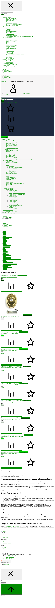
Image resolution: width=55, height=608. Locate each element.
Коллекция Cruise (13, 197)
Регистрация (6, 11)
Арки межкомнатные (8, 210)
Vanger (4, 243)
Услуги (4, 75)
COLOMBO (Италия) (8, 262)
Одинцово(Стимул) (7, 237)
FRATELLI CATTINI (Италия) (10, 264)
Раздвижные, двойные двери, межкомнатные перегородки (19, 36)
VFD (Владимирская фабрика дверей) (12, 259)
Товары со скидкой (10, 66)
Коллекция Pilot (12, 202)
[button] (11, 290)
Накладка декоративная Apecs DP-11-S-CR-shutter (12, 436)
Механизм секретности (11, 48)
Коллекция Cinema (13, 196)
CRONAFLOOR (7, 258)
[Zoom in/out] (4, 595)
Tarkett (4, 239)
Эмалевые (8, 29)
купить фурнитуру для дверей (12, 526)
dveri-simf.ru (6, 564)
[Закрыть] (11, 574)
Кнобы (7, 47)
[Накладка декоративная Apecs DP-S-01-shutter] (12, 366)
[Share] (2, 595)
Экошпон (8, 30)
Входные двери (6, 139)
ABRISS (5, 261)
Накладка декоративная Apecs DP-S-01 (9, 350)
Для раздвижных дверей (11, 45)
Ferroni (4, 234)
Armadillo (5, 252)
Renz (4, 248)
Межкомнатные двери (8, 149)
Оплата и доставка (7, 77)
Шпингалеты (9, 57)
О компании (6, 76)
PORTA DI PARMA (7, 267)
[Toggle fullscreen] (3, 595)
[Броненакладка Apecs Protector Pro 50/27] (12, 314)
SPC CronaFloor (9, 62)
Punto (4, 250)
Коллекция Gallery (13, 190)
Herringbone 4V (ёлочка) (14, 208)
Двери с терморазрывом (11, 23)
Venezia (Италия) (7, 265)
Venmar (5, 244)
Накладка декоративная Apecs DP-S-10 (9, 384)
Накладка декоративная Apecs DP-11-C (9, 453)
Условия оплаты (7, 541)
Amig (4, 249)
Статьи (4, 547)
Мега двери (6, 254)
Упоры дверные (9, 53)
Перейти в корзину (5, 291)
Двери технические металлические (14, 24)
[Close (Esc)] (1, 595)
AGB (4, 231)
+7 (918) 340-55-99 (13, 102)
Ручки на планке (10, 51)
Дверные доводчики (10, 43)
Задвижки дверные (10, 46)
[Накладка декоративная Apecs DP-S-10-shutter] (12, 400)
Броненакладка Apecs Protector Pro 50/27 (10, 316)
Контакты (5, 78)
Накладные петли (13, 168)
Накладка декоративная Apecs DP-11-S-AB (10, 419)
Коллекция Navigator (13, 199)
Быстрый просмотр (22, 275)
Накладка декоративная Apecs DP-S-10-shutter (11, 402)
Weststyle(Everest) (7, 245)
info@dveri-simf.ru (10, 557)
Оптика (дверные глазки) (11, 49)
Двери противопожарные (12, 25)
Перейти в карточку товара (15, 291)
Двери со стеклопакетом (11, 21)
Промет (5, 241)
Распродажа (6, 212)
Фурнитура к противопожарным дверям (15, 54)
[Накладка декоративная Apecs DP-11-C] (10, 452)
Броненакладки (9, 52)
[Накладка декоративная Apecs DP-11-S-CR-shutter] (12, 434)
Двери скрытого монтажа (12, 28)
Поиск (2, 14)
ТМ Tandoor (6, 238)
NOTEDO (5, 266)
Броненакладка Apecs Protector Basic (9, 277)
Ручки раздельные (10, 38)
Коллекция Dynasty (13, 200)
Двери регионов (7, 255)
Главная (5, 216)
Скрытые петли (12, 171)
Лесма (4, 236)
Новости (5, 536)
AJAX (4, 256)
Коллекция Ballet (12, 195)
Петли (7, 42)
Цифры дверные (9, 55)
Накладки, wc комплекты (12, 40)
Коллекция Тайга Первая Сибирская (17, 194)
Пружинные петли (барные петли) (16, 167)
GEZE (4, 260)
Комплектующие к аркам (11, 64)
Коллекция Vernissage (13, 204)
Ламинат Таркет (9, 60)
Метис (4, 242)
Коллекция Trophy (13, 191)
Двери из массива (10, 34)
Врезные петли (12, 169)
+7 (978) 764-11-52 (5, 81)
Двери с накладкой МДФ (11, 19)
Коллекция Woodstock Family (15, 205)
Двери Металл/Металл (11, 18)
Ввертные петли (12, 166)
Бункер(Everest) (6, 247)
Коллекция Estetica (13, 206)
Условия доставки (7, 543)
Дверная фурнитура (7, 160)
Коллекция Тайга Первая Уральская (17, 193)
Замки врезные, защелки (11, 41)
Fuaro (4, 253)
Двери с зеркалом (10, 20)
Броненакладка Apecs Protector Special (9, 333)
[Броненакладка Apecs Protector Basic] (9, 275)
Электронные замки (10, 58)
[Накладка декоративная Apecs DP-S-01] (10, 349)
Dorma (4, 233)
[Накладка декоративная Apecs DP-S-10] (10, 383)
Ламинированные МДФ (11, 35)
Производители (6, 548)
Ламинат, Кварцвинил (8, 188)
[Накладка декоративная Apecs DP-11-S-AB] (11, 417)
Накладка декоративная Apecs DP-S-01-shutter (11, 367)
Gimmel (5, 269)
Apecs (4, 232)
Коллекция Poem (12, 201)
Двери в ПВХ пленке (11, 32)
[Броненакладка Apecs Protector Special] (10, 332)
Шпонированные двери (11, 31)
